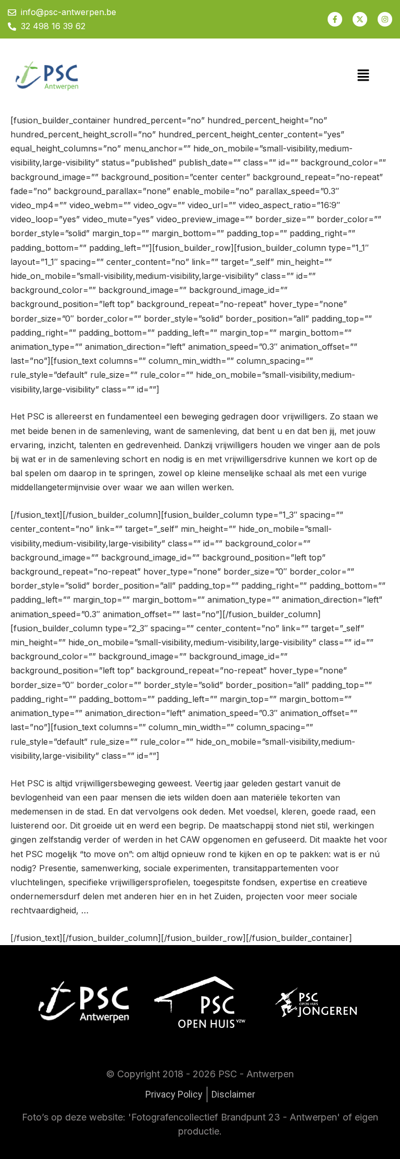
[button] (363, 76)
